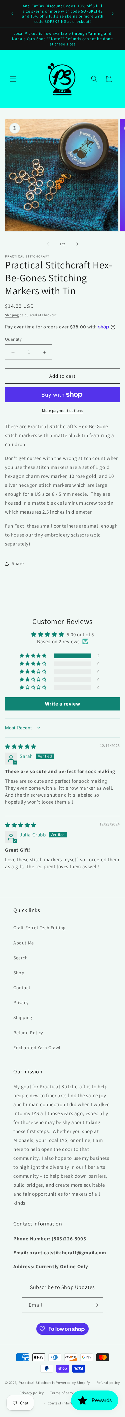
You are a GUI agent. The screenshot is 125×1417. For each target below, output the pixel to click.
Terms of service (64, 1392)
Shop (18, 973)
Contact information (66, 1403)
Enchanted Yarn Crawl (37, 1047)
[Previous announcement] (12, 13)
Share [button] (18, 563)
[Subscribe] (95, 1305)
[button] (13, 79)
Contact (21, 988)
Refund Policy (28, 1033)
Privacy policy (31, 1392)
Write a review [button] (62, 703)
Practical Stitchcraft (37, 1382)
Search (20, 958)
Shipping (12, 315)
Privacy (20, 1002)
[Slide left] (48, 244)
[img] (20, 746)
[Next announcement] (112, 13)
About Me (23, 943)
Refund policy (108, 1382)
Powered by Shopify (73, 1382)
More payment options (62, 410)
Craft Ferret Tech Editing (39, 928)
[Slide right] (77, 244)
